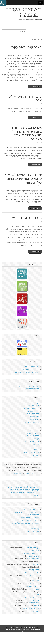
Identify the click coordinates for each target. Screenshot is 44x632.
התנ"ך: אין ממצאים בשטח (30, 518)
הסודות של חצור (33, 515)
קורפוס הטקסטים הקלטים (30, 452)
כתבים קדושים (34, 419)
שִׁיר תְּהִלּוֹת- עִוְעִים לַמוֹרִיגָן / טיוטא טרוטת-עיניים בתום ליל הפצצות (23, 178)
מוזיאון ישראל (34, 430)
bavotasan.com (14, 630)
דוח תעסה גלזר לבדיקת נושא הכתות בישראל (23, 487)
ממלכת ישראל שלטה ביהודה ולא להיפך (25, 523)
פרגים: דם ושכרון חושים (25, 218)
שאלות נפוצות (30, 473)
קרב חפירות (35, 529)
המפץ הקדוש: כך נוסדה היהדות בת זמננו (25, 512)
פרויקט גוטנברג (34, 447)
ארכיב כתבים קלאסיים (31, 408)
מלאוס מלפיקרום (33, 433)
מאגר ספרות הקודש (32, 422)
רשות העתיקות (34, 455)
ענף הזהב (36, 439)
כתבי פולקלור (34, 417)
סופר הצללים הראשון (32, 526)
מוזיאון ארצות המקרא (31, 425)
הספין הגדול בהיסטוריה (31, 369)
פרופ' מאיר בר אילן (32, 389)
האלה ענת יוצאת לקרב (26, 47)
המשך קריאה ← (35, 86)
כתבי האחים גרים (33, 414)
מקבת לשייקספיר (33, 436)
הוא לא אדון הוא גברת (31, 367)
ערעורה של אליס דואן (31, 441)
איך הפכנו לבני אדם (32, 403)
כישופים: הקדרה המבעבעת (23, 12)
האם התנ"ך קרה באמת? (30, 509)
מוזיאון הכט (35, 428)
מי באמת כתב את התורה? (30, 520)
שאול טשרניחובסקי (32, 531)
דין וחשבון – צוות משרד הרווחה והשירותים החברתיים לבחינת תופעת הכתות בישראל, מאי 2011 (24, 492)
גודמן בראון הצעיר (33, 411)
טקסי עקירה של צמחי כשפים (29, 386)
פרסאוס (36, 449)
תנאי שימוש (18, 473)
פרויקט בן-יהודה (33, 444)
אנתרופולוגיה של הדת (31, 406)
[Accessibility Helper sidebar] (3, 3)
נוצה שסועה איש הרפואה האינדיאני (27, 372)
